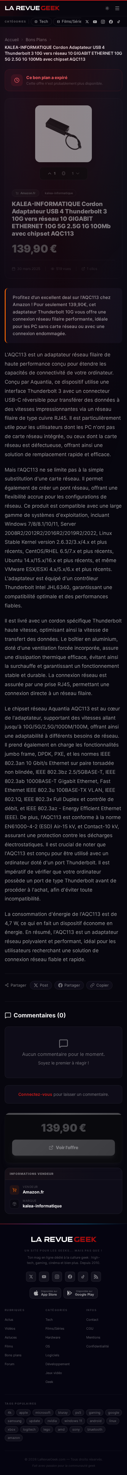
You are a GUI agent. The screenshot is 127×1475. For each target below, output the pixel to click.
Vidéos (10, 1328)
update (34, 1421)
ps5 (78, 1412)
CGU (89, 1328)
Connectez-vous (35, 1094)
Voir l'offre (67, 1147)
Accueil (12, 39)
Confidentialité (97, 1346)
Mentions (93, 1337)
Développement (57, 1364)
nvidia (52, 1421)
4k (10, 1412)
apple (23, 1412)
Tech (43, 21)
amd (61, 1429)
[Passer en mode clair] (107, 8)
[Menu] (117, 8)
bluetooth (94, 1429)
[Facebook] (111, 21)
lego (46, 1429)
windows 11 (73, 1421)
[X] (87, 21)
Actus (9, 1320)
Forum (9, 1364)
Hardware (52, 1337)
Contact (92, 1320)
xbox (11, 1429)
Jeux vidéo (53, 1373)
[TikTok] (118, 21)
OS (47, 1346)
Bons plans (13, 1355)
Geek (49, 1382)
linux (112, 1421)
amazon (14, 1438)
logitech (29, 1429)
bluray (63, 1412)
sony (76, 1429)
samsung (15, 1421)
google (113, 1412)
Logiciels (52, 1355)
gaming (94, 1412)
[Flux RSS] (96, 1277)
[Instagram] (103, 21)
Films (9, 1346)
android (96, 1421)
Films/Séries (73, 21)
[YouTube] (95, 21)
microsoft (43, 1412)
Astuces (11, 1337)
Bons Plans (36, 39)
